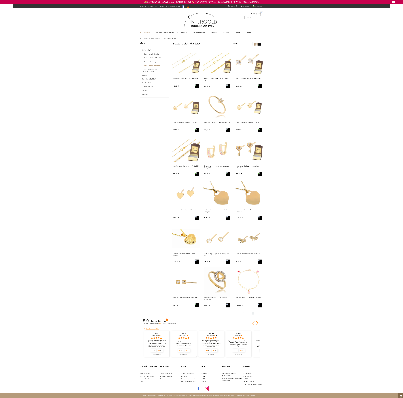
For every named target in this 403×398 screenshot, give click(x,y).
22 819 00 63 (160, 6)
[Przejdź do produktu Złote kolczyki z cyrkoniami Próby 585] (249, 63)
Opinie (204, 376)
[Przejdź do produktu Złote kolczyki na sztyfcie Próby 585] (186, 194)
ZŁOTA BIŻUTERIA (148, 50)
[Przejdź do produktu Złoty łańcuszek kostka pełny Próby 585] (186, 150)
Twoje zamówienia (166, 373)
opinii (167, 323)
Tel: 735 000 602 (248, 381)
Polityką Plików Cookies (189, 395)
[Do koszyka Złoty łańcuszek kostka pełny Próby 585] (197, 174)
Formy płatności (145, 373)
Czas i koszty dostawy (147, 376)
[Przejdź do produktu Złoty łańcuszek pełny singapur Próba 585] (217, 63)
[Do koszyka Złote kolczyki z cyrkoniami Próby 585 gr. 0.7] (228, 261)
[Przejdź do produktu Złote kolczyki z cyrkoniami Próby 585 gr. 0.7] (217, 238)
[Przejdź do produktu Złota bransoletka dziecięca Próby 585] (249, 282)
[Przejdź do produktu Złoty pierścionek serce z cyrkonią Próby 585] (217, 282)
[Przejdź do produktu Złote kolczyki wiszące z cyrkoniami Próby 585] (249, 150)
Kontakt (204, 381)
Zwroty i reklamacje (187, 373)
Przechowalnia (165, 379)
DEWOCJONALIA (147, 87)
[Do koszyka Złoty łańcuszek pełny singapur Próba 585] (228, 86)
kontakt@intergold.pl (174, 6)
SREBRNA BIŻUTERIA (149, 79)
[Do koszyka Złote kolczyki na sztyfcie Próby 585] (197, 218)
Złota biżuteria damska (151, 54)
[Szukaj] (260, 17)
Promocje (145, 94)
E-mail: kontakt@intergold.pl (252, 384)
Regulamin (184, 376)
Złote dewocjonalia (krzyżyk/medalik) (150, 70)
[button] (256, 323)
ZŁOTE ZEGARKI (147, 83)
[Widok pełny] (259, 45)
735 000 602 (150, 6)
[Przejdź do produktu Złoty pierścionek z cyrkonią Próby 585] (217, 106)
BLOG (203, 379)
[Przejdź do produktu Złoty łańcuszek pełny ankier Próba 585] (186, 63)
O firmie (204, 373)
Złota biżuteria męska (151, 62)
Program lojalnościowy (188, 381)
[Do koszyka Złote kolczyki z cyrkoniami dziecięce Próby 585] (228, 174)
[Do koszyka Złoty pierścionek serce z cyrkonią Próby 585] (228, 305)
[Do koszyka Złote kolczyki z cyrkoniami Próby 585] (260, 86)
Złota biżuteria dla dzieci (152, 65)
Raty (141, 381)
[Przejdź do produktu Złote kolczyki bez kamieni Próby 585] (186, 106)
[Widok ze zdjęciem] (255, 45)
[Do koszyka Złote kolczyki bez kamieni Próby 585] (197, 130)
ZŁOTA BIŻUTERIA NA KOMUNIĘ (154, 58)
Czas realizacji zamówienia (148, 379)
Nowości (145, 90)
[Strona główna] (201, 20)
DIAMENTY (145, 75)
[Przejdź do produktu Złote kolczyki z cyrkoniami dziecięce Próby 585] (217, 150)
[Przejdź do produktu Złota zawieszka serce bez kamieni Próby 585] (217, 194)
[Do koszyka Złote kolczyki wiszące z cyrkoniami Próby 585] (260, 174)
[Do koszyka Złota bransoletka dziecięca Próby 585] (260, 305)
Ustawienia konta (166, 376)
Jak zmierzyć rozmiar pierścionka (229, 375)
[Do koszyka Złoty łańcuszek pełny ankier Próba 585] (197, 86)
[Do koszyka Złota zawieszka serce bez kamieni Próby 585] (228, 218)
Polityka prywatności (188, 379)
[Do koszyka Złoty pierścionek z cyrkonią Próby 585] (228, 130)
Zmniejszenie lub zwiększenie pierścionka (232, 379)
